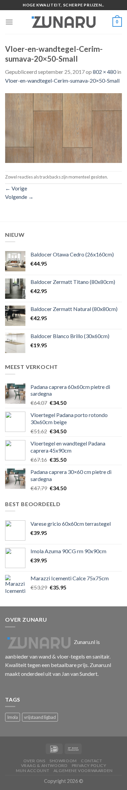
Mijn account (32, 770)
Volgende (19, 196)
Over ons (34, 760)
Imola (12, 717)
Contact (91, 760)
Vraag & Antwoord (44, 765)
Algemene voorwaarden (83, 770)
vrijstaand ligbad (40, 717)
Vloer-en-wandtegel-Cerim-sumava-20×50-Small (62, 80)
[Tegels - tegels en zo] (64, 22)
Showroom (63, 760)
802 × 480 (104, 71)
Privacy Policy (89, 765)
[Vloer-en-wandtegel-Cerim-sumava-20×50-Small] (63, 127)
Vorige (16, 188)
